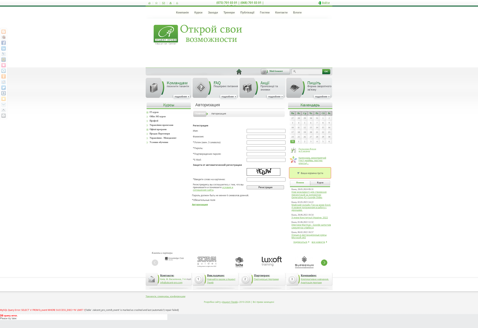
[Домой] (149, 3)
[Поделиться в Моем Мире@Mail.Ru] (3, 59)
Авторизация (218, 113)
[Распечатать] (3, 115)
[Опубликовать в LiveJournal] (3, 54)
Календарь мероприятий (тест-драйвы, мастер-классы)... (312, 160)
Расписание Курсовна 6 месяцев (307, 150)
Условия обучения (159, 142)
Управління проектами (161, 125)
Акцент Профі (230, 302)
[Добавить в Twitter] (3, 87)
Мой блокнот (276, 71)
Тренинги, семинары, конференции (165, 296)
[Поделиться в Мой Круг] (3, 71)
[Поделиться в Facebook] (3, 43)
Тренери (229, 12)
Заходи (213, 12)
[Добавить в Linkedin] (3, 48)
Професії (154, 120)
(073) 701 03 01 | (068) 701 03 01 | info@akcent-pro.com (240, 4)
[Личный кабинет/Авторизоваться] (177, 3)
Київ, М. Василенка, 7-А (173, 279)
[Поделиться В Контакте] (3, 93)
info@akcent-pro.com (171, 282)
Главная (200, 113)
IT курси (154, 112)
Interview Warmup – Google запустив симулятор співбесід (311, 226)
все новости (318, 242)
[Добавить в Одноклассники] (3, 76)
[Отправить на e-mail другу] (3, 104)
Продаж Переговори (160, 133)
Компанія (182, 12)
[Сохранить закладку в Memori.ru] (3, 65)
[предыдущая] (155, 262)
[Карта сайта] (171, 3)
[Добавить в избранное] (156, 3)
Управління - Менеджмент (163, 138)
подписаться (300, 242)
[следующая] (324, 262)
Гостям (265, 12)
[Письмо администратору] (163, 3)
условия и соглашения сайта (213, 189)
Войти (326, 2)
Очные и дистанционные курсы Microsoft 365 (309, 236)
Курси (198, 12)
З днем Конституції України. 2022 (309, 217)
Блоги (297, 12)
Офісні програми (158, 129)
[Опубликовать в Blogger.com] (3, 31)
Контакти (281, 12)
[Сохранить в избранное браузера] (3, 99)
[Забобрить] (3, 37)
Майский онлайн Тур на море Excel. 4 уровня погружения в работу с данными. (311, 207)
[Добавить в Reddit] (3, 82)
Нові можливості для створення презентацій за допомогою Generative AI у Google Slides (309, 194)
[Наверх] (3, 110)
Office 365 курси (158, 116)
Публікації (247, 12)
